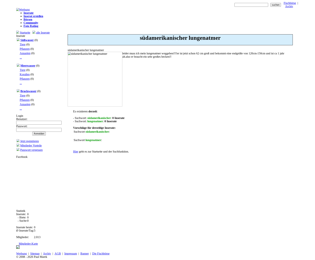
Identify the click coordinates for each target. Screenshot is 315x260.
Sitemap (35, 253)
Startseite (25, 32)
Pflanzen (25, 48)
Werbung (21, 253)
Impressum (70, 253)
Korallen (25, 74)
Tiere (23, 44)
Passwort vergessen (31, 149)
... (21, 57)
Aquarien (25, 53)
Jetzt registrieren (29, 141)
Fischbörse (290, 3)
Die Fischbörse (101, 253)
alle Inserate (43, 32)
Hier (75, 151)
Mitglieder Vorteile (31, 145)
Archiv (289, 6)
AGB (58, 253)
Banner (84, 253)
